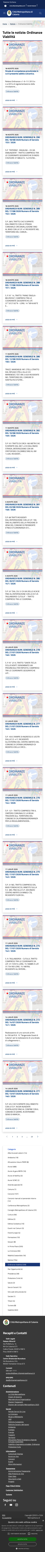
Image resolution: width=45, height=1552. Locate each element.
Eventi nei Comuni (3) (16, 1228)
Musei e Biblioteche (15, 1417)
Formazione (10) (14, 1237)
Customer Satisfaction (14, 1490)
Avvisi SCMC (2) (13, 1180)
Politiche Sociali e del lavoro (18, 1424)
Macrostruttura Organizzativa (19, 1399)
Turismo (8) (12, 1305)
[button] (18, 1534)
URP (9, 1419)
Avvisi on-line (13, 1456)
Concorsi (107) (13, 1194)
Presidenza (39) (13, 1273)
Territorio (11, 1437)
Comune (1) (12, 1189)
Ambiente (12, 1427)
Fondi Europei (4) (14, 1232)
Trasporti (11, 1435)
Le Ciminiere (13, 1414)
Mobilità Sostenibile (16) (17, 1255)
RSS (3, 1515)
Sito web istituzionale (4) (17, 1292)
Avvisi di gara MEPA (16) (17, 1171)
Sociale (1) (11, 1296)
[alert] (22, 1535)
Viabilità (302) (13, 1310)
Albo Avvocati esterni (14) (17, 1153)
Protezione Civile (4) (15, 1278)
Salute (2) (11, 1282)
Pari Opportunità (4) (15, 1269)
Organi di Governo (15, 1397)
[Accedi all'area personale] (5, 6)
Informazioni (11, 1451)
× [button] (43, 1521)
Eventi (10, 1462)
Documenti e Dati (14, 1479)
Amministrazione (12, 1391)
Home (5, 24)
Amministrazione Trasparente (19, 1471)
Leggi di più (39, 1530)
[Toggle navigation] (4, 13)
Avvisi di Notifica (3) (15, 1175)
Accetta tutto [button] (22, 1539)
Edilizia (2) (11, 1219)
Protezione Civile (14, 1447)
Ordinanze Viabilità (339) (17, 1264)
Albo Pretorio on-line (16, 1474)
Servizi (8, 1409)
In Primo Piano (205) (15, 1246)
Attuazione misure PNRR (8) (18, 1162)
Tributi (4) (11, 1301)
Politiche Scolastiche (16, 1422)
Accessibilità (6, 1518)
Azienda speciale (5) (15, 1184)
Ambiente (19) (13, 1157)
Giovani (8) (12, 1242)
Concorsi (11, 1459)
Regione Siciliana (9, 2)
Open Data (12, 1476)
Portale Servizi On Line (16, 1412)
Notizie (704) (12, 1260)
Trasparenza (10, 1468)
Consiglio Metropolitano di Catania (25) (22, 1210)
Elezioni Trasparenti (15, 1402)
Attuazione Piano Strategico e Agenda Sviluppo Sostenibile (22, 1441)
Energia (11, 1432)
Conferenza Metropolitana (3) (18, 1205)
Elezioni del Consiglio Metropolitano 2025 (23, 1405)
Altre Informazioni (15, 1464)
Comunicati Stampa (15, 1454)
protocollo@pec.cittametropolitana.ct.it (20, 1373)
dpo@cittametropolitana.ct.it (16, 1380)
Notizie (12, 24)
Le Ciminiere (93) (14, 1251)
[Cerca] (40, 13)
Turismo (9, 1494)
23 (32, 1136)
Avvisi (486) (12, 1166)
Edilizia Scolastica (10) (16, 1223)
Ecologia (11, 1430)
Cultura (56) (12, 1214)
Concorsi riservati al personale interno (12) (22, 1199)
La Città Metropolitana (16, 1394)
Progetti (11, 1481)
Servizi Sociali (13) (14, 1287)
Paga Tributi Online (13, 1486)
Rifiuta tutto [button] (22, 1544)
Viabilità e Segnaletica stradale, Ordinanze (24, 1444)
